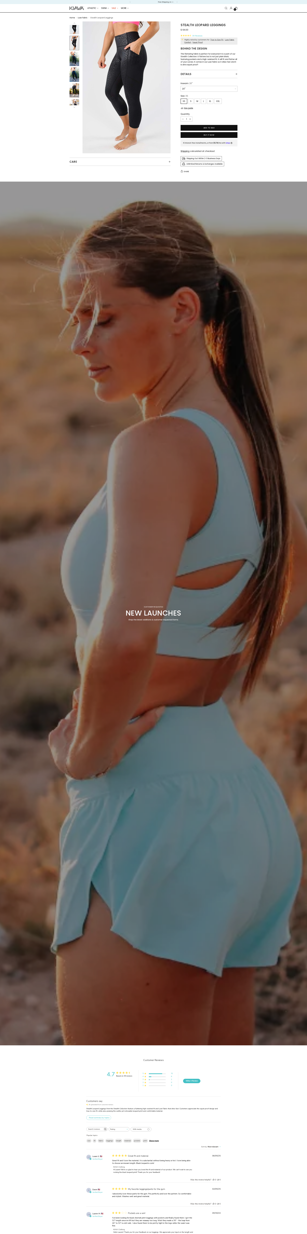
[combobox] (119, 1129)
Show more (154, 1140)
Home (72, 17)
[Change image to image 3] (74, 43)
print (145, 1141)
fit (94, 1141)
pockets (137, 1141)
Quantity (185, 114)
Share (186, 171)
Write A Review (192, 1081)
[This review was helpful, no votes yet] (213, 1179)
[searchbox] (94, 1129)
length (118, 1141)
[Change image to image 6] (74, 90)
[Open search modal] (226, 8)
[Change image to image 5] (74, 74)
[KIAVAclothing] (77, 8)
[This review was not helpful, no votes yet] (218, 1179)
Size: (184, 96)
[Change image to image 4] (74, 59)
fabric (101, 1141)
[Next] (177, 2)
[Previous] (130, 2)
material (127, 1141)
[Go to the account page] (231, 8)
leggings (109, 1141)
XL (210, 101)
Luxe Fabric (82, 17)
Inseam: (186, 83)
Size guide (188, 108)
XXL (218, 101)
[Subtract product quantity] (183, 119)
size (88, 1141)
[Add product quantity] (190, 119)
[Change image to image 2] (74, 27)
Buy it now (209, 135)
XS (184, 101)
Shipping (185, 151)
